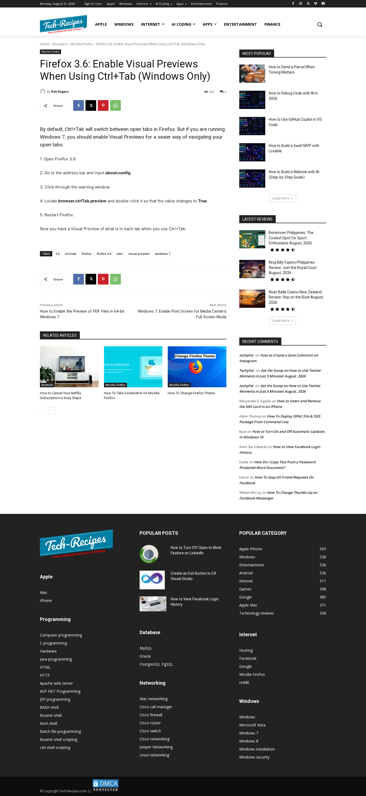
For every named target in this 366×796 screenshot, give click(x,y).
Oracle (145, 656)
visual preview (139, 254)
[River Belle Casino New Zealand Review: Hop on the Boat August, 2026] (252, 299)
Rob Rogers (60, 91)
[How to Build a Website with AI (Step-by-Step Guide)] (252, 178)
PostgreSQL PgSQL (156, 664)
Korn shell (48, 723)
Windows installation (257, 749)
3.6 (57, 254)
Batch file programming (60, 731)
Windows (247, 716)
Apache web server (56, 683)
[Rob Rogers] (43, 91)
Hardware (48, 651)
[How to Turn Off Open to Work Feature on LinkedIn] (149, 554)
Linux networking (154, 754)
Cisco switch (150, 730)
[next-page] (51, 410)
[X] (308, 4)
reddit (244, 682)
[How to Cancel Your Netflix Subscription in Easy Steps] (69, 366)
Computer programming (61, 635)
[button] (319, 24)
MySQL (146, 648)
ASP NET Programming (60, 691)
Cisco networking (154, 738)
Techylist (246, 370)
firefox (86, 254)
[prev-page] (43, 410)
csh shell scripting (55, 747)
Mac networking (153, 698)
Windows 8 (248, 741)
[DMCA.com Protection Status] (105, 791)
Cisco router (150, 722)
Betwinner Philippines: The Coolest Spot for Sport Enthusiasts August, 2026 (291, 237)
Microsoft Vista (252, 724)
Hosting (246, 650)
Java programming (56, 659)
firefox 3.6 (104, 254)
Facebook (247, 658)
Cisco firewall (151, 714)
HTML (45, 667)
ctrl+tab (70, 254)
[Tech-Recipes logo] (63, 24)
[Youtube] (323, 4)
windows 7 (162, 254)
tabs (120, 254)
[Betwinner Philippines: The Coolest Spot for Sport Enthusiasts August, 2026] (252, 239)
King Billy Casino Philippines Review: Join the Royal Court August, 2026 (293, 267)
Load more (280, 198)
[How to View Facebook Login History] (153, 604)
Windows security (254, 757)
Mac (43, 592)
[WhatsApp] (115, 105)
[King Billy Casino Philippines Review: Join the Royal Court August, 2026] (252, 269)
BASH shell (49, 707)
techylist (246, 355)
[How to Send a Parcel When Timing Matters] (252, 74)
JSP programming (55, 699)
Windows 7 (248, 733)
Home (44, 44)
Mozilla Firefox (82, 44)
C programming (53, 643)
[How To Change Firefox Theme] (197, 366)
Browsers (60, 44)
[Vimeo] (315, 4)
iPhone (46, 600)
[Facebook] (293, 4)
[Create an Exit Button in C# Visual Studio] (152, 580)
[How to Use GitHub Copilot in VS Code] (252, 126)
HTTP (45, 675)
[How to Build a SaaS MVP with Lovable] (252, 152)
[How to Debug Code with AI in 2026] (252, 100)
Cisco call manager (156, 706)
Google (245, 666)
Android (47, 385)
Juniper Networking (156, 746)
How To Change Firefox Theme (191, 393)
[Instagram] (301, 4)
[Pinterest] (103, 105)
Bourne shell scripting (58, 739)
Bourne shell (51, 715)
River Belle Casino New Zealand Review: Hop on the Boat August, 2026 (296, 297)
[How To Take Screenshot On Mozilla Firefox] (133, 366)
